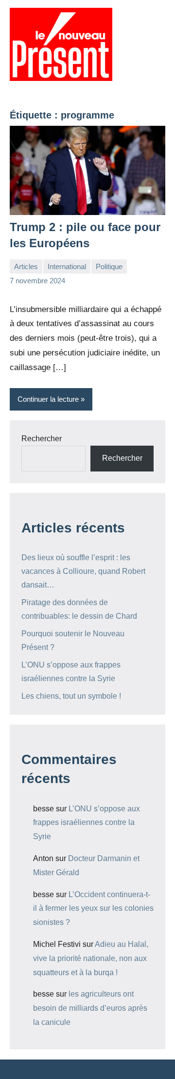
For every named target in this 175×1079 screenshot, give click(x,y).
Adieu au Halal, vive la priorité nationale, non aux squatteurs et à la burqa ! (90, 958)
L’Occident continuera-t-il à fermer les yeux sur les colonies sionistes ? (93, 908)
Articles (26, 266)
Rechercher (41, 438)
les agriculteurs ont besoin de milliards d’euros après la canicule (90, 1008)
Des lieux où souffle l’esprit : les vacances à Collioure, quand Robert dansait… (83, 571)
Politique (109, 266)
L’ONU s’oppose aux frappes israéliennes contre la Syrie (86, 822)
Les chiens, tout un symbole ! (71, 696)
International (67, 266)
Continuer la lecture (48, 399)
